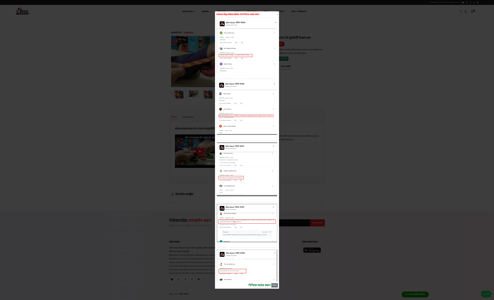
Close (274, 285)
